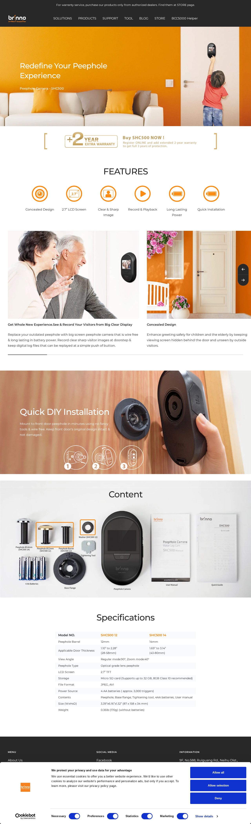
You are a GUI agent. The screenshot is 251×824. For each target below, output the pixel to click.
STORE (160, 18)
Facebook (104, 760)
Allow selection (218, 785)
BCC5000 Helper (185, 18)
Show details (204, 816)
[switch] (112, 816)
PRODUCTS (87, 18)
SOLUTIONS (62, 18)
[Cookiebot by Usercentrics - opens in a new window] (25, 816)
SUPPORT (110, 18)
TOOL (128, 18)
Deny (218, 798)
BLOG (143, 18)
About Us (15, 760)
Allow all (218, 772)
